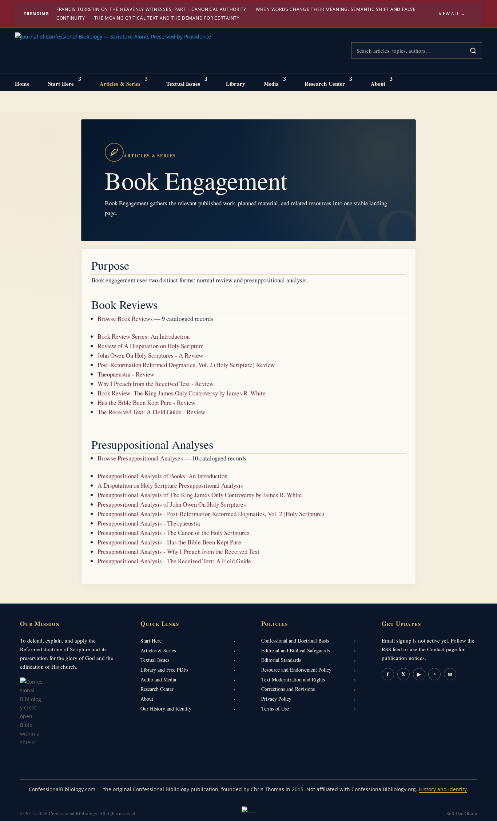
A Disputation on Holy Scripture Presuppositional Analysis (170, 485)
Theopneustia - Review (126, 374)
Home (22, 84)
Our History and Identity (165, 708)
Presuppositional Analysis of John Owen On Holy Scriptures (172, 504)
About (378, 84)
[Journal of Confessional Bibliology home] (113, 50)
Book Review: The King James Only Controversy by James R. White (182, 393)
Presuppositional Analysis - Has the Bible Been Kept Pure (169, 542)
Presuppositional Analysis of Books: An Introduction (162, 476)
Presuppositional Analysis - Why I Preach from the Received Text (178, 551)
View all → (452, 14)
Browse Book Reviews (125, 318)
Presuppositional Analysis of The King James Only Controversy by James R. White (200, 495)
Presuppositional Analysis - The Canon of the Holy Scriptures (174, 532)
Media (271, 84)
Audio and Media (158, 679)
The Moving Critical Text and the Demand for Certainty (167, 18)
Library (235, 84)
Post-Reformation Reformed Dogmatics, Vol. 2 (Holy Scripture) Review (186, 365)
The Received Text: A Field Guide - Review (151, 412)
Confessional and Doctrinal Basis (295, 640)
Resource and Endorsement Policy (296, 669)
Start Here (61, 84)
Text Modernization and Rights (293, 679)
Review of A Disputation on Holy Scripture (151, 346)
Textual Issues (183, 84)
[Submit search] (473, 50)
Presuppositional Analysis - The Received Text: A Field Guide (174, 561)
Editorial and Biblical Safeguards (295, 650)
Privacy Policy (276, 698)
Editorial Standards (281, 659)
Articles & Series (120, 84)
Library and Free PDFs (164, 669)
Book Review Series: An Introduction (144, 336)
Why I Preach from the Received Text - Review (156, 383)
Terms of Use (275, 708)
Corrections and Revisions (288, 688)
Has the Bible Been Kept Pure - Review (146, 402)
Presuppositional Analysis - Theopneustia (149, 523)
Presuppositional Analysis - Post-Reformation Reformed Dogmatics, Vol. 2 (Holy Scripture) (211, 514)
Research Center (325, 84)
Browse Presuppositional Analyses (140, 458)
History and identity (443, 789)
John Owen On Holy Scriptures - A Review (150, 355)
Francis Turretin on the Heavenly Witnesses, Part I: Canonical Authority (151, 9)
